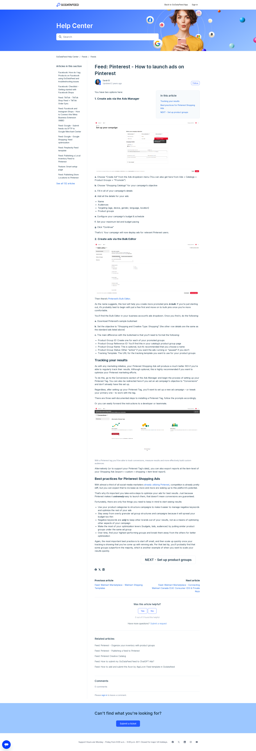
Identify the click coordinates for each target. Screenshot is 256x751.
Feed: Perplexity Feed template (68, 149)
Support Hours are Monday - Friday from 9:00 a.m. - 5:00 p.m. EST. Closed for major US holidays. (123, 742)
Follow (195, 83)
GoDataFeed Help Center (67, 57)
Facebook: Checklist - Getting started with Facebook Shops (68, 89)
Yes (142, 611)
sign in (104, 695)
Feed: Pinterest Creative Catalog (110, 656)
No (152, 611)
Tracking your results (169, 101)
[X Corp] (100, 569)
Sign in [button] (195, 4)
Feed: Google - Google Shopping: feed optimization (68, 139)
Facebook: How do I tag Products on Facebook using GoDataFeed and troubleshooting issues (69, 77)
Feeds (84, 57)
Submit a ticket (128, 723)
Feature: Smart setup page (67, 168)
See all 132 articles (65, 183)
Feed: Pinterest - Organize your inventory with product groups (125, 645)
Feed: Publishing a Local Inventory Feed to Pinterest (69, 158)
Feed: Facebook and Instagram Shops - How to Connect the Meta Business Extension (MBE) (69, 114)
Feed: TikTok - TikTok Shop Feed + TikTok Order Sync (68, 100)
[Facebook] (96, 569)
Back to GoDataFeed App (176, 4)
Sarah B (106, 80)
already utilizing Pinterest (156, 484)
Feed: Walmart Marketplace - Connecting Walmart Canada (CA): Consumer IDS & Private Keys (176, 588)
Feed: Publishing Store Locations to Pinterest (68, 176)
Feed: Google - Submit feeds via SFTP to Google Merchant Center (69, 128)
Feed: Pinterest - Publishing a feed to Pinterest (117, 650)
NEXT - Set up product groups (174, 112)
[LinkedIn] (103, 569)
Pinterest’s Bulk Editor (118, 298)
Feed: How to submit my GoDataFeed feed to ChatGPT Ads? (124, 661)
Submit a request (158, 623)
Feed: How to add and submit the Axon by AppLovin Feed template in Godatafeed (135, 666)
